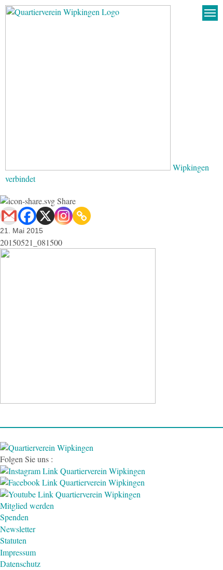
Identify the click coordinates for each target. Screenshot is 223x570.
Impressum (18, 552)
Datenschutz (20, 563)
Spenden (14, 516)
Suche (189, 13)
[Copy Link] (82, 216)
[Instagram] (63, 216)
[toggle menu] (210, 13)
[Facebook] (27, 216)
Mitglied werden (27, 505)
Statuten (13, 540)
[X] (45, 216)
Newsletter (17, 528)
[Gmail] (9, 216)
